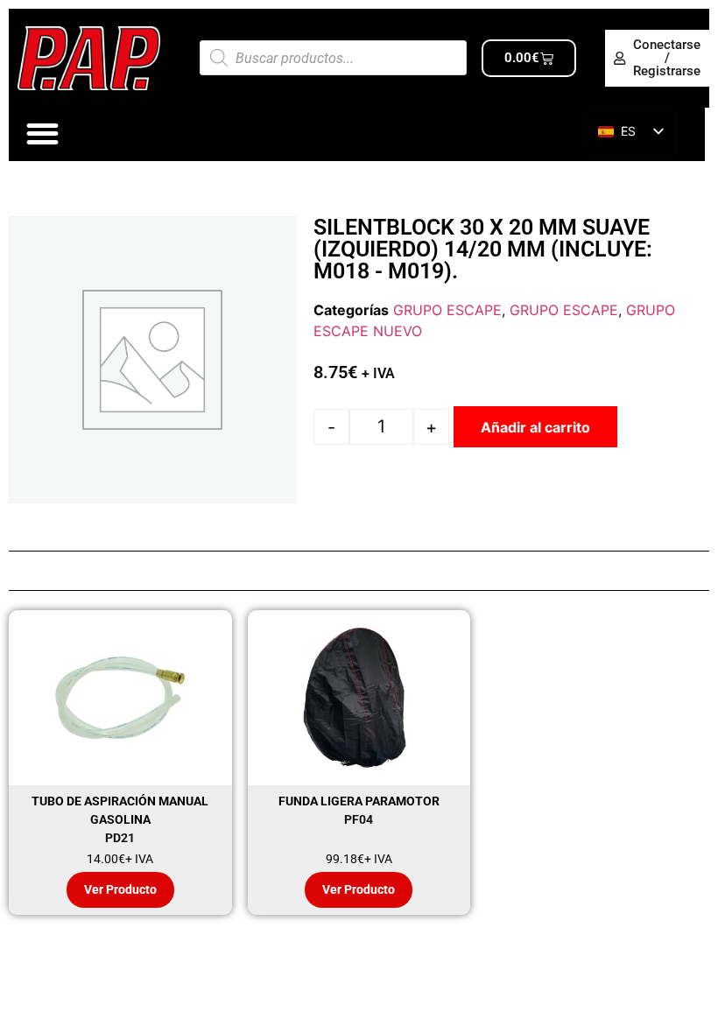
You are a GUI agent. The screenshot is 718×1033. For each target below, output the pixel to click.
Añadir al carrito (535, 427)
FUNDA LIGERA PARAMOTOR (359, 801)
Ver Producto (120, 889)
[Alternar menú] (42, 133)
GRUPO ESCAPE (447, 310)
